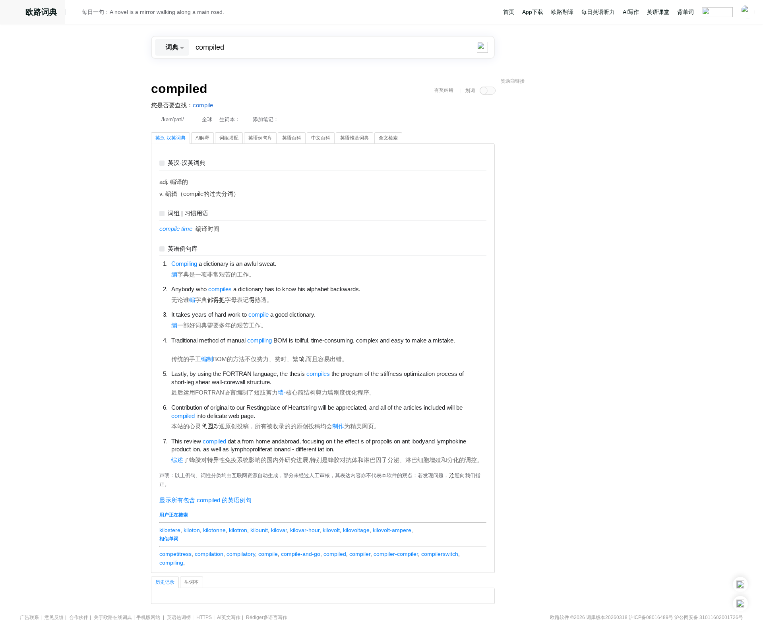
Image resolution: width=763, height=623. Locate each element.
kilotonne (214, 530)
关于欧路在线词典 (113, 617)
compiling (171, 562)
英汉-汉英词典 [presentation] (170, 138)
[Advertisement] (560, 208)
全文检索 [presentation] (388, 138)
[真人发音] (289, 263)
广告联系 (29, 617)
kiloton (192, 530)
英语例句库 (183, 249)
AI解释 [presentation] (202, 138)
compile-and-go (300, 554)
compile (203, 105)
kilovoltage (356, 530)
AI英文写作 (228, 617)
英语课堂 (658, 12)
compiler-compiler (396, 554)
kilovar (279, 530)
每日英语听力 (598, 12)
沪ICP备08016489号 (651, 617)
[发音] (76, 13)
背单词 (685, 12)
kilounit (259, 530)
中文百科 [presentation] (320, 138)
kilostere (169, 530)
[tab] (170, 138)
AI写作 (631, 12)
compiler (359, 554)
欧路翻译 (562, 12)
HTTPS (204, 617)
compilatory (241, 554)
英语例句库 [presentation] (260, 138)
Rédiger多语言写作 (266, 617)
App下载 (532, 12)
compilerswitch (439, 554)
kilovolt (331, 530)
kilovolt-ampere (392, 530)
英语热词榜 (179, 617)
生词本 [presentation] (191, 582)
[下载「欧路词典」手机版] (740, 584)
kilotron (238, 530)
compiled (334, 554)
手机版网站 (148, 617)
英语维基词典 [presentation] (354, 138)
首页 (508, 12)
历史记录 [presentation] (164, 582)
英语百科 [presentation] (291, 138)
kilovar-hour (305, 530)
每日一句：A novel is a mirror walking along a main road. (153, 12)
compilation (209, 554)
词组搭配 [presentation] (228, 138)
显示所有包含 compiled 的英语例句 (205, 500)
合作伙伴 (78, 617)
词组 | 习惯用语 (188, 214)
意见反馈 (54, 617)
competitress (175, 554)
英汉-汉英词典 (186, 163)
